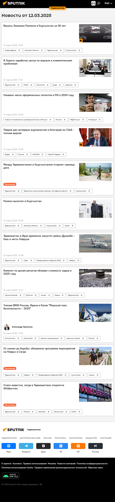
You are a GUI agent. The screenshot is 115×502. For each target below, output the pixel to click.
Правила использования (35, 463)
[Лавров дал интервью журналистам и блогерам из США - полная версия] (95, 137)
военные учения (73, 338)
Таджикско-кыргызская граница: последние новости (46, 191)
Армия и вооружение (49, 338)
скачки (91, 375)
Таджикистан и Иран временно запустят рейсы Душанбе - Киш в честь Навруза (39, 237)
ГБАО (26, 85)
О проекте (6, 463)
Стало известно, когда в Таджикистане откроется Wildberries (33, 387)
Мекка (57, 295)
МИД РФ (36, 154)
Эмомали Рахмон (32, 50)
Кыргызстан (71, 50)
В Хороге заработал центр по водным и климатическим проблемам (37, 62)
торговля (42, 411)
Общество (91, 438)
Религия (29, 295)
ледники (68, 85)
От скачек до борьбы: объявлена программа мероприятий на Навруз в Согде (39, 350)
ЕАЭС (74, 411)
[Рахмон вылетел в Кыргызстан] (95, 208)
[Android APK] (10, 476)
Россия (59, 119)
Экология (41, 85)
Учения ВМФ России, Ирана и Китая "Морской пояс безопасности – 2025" (35, 307)
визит (67, 225)
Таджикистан (52, 50)
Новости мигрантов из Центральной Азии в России (26, 119)
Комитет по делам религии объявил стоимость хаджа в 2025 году (37, 272)
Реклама (52, 463)
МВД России (75, 119)
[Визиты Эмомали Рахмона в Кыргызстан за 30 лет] (95, 33)
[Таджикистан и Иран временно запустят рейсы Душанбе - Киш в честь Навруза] (95, 243)
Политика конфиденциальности (92, 463)
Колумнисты (10, 338)
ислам (43, 295)
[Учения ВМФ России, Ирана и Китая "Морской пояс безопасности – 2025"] (95, 313)
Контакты (17, 463)
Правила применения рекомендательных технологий (60, 467)
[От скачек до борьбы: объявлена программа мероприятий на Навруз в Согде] (95, 356)
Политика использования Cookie (17, 467)
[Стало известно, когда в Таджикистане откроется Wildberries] (95, 393)
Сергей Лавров (54, 154)
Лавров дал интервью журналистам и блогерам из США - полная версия (38, 131)
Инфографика (10, 50)
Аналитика (28, 338)
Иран (26, 260)
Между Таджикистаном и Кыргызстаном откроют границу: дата (39, 166)
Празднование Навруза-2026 (49, 260)
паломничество (11, 295)
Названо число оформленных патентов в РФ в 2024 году (38, 95)
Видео (7, 154)
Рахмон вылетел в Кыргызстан (22, 201)
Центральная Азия (30, 438)
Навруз (72, 260)
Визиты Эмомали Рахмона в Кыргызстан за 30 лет (34, 25)
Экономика (58, 411)
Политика (60, 438)
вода (55, 85)
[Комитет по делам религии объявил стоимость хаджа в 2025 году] (95, 278)
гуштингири (76, 375)
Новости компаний (66, 463)
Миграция (92, 119)
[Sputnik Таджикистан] (14, 5)
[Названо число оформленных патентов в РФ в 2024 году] (95, 102)
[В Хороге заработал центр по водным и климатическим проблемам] (95, 68)
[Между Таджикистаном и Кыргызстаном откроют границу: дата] (95, 172)
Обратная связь (95, 467)
